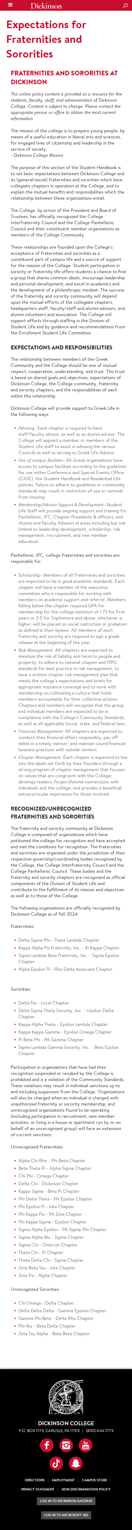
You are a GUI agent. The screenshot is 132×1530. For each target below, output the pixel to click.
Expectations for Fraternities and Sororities (46, 39)
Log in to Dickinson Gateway (66, 1501)
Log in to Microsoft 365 (66, 1515)
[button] (47, 1445)
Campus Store (94, 1480)
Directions (35, 1480)
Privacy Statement (37, 1489)
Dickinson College (46, 5)
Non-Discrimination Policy (86, 1489)
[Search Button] (125, 6)
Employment (63, 1480)
